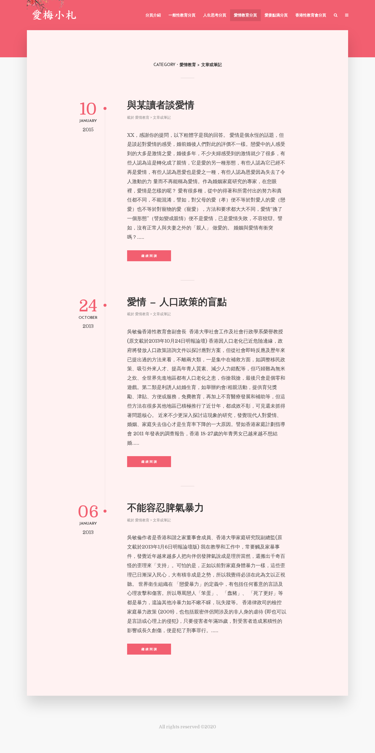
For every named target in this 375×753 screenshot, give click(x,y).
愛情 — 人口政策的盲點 (177, 303)
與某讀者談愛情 (160, 106)
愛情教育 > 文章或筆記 (153, 117)
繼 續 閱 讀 (149, 256)
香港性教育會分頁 (310, 15)
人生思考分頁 (214, 15)
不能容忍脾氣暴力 (165, 508)
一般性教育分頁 (182, 15)
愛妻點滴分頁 (276, 15)
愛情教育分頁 (245, 15)
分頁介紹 (153, 15)
